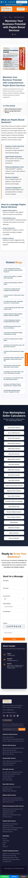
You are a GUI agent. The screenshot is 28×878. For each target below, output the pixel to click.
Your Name (5, 580)
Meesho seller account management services (13, 748)
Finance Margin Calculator (14, 517)
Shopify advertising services (9, 810)
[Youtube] (17, 715)
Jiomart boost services (8, 765)
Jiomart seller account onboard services (12, 761)
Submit (14, 639)
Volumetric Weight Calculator (14, 512)
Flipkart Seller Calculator (14, 427)
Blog (10, 17)
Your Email (5, 588)
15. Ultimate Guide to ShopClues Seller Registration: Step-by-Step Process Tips (14, 359)
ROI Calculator (14, 522)
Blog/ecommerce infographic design (11, 853)
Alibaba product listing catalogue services (13, 827)
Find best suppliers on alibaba (10, 829)
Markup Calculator (14, 533)
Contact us (5, 846)
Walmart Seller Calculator (14, 459)
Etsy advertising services (8, 776)
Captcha (5, 623)
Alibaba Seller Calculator (14, 469)
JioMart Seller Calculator (14, 448)
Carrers (23, 876)
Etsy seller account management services (13, 772)
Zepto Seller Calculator (14, 480)
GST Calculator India (14, 506)
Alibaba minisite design (8, 825)
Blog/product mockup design (9, 855)
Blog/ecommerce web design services (12, 814)
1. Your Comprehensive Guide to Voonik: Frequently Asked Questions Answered (13, 270)
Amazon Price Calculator (14, 438)
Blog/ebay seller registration (9, 790)
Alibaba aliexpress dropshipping (10, 823)
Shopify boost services (8, 812)
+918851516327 (11, 655)
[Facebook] (4, 715)
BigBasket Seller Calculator (14, 490)
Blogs (4, 844)
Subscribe (22, 729)
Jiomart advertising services (9, 763)
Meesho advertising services (9, 750)
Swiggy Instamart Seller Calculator (14, 485)
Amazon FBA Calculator (14, 433)
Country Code (6, 596)
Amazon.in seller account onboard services (13, 741)
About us (5, 838)
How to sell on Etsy (7, 779)
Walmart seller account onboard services (12, 798)
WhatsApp (5, 876)
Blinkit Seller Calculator (14, 475)
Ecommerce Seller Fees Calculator (14, 501)
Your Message (6, 611)
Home (5, 17)
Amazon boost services (8, 737)
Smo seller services (7, 816)
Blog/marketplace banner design (10, 857)
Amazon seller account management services (13, 739)
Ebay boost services (7, 789)
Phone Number (7, 603)
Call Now (14, 876)
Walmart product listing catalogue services (13, 800)
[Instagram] (10, 715)
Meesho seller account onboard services (12, 752)
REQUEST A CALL (21, 2)
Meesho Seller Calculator (14, 443)
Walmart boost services (8, 801)
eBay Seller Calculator (14, 454)
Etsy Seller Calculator (14, 464)
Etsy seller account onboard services (11, 774)
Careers (4, 842)
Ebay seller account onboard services (12, 787)
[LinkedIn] (14, 715)
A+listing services (7, 861)
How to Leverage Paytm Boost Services (13, 111)
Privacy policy (6, 840)
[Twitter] (7, 715)
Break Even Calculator (14, 527)
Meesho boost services (8, 754)
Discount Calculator (14, 538)
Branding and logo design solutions (11, 859)
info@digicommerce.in (12, 660)
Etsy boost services (7, 778)
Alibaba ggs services (8, 831)
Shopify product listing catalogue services (13, 809)
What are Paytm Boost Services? (13, 109)
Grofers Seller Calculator (14, 496)
